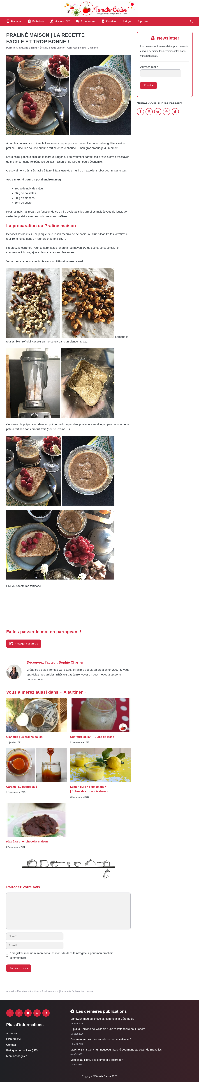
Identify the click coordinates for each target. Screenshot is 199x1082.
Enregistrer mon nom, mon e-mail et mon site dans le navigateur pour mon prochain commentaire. (61, 956)
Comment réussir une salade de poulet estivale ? (100, 1039)
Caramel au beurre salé (22, 786)
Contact (11, 1044)
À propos (143, 21)
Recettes (22, 991)
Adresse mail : (149, 67)
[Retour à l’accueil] (99, 8)
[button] (191, 21)
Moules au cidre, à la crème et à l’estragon (96, 1059)
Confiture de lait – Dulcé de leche (92, 736)
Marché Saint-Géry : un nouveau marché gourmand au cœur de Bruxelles (116, 1049)
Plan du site (13, 1039)
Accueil (10, 991)
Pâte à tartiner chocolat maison (27, 841)
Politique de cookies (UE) (22, 1050)
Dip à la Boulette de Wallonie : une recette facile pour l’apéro (107, 1029)
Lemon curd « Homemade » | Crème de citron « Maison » (89, 789)
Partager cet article (26, 643)
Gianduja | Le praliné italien (24, 736)
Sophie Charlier (71, 662)
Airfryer (127, 21)
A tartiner (34, 991)
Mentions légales (16, 1056)
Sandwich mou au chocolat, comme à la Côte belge (102, 1018)
